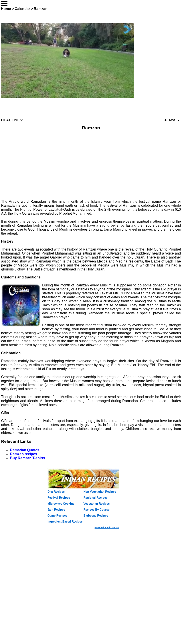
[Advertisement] (91, 165)
